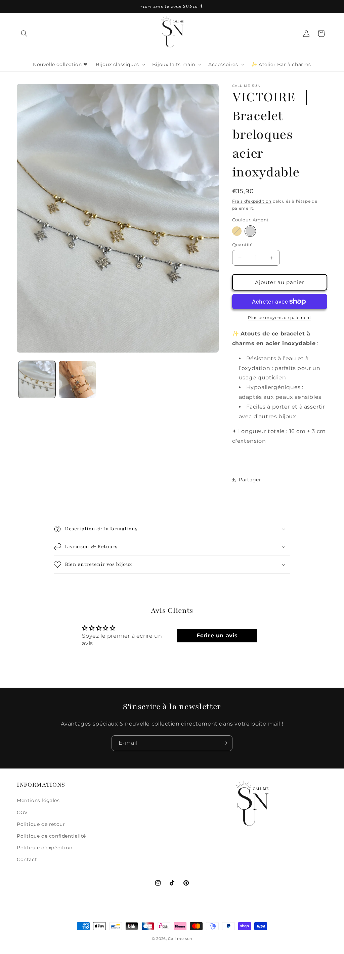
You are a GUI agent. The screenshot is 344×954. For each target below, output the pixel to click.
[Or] (237, 231)
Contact (27, 859)
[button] (24, 33)
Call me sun (180, 938)
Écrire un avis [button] (217, 635)
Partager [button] (250, 480)
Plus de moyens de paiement (279, 317)
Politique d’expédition (44, 848)
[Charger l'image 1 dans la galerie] (36, 379)
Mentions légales (38, 800)
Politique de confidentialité (51, 836)
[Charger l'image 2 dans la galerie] (77, 379)
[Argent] (250, 231)
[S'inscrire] (224, 743)
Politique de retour (41, 824)
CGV (22, 812)
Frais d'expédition (252, 201)
